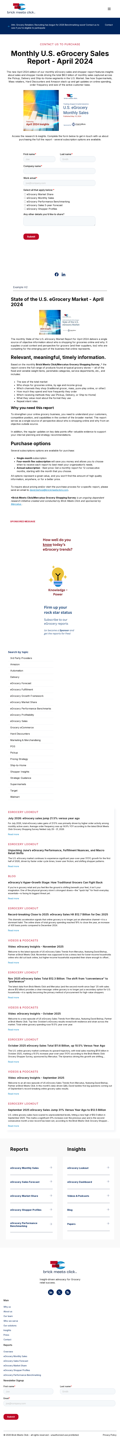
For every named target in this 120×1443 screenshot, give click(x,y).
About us (8, 1311)
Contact (7, 1339)
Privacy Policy (109, 1435)
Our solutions (10, 1325)
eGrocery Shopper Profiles (17, 1370)
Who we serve (11, 1321)
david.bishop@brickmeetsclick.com (49, 490)
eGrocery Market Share (15, 1365)
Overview (8, 1351)
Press (6, 1335)
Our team (8, 1316)
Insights (7, 1330)
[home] (21, 9)
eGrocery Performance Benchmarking (22, 1375)
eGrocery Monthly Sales (15, 1356)
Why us (7, 1307)
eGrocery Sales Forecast (16, 1361)
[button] (109, 9)
